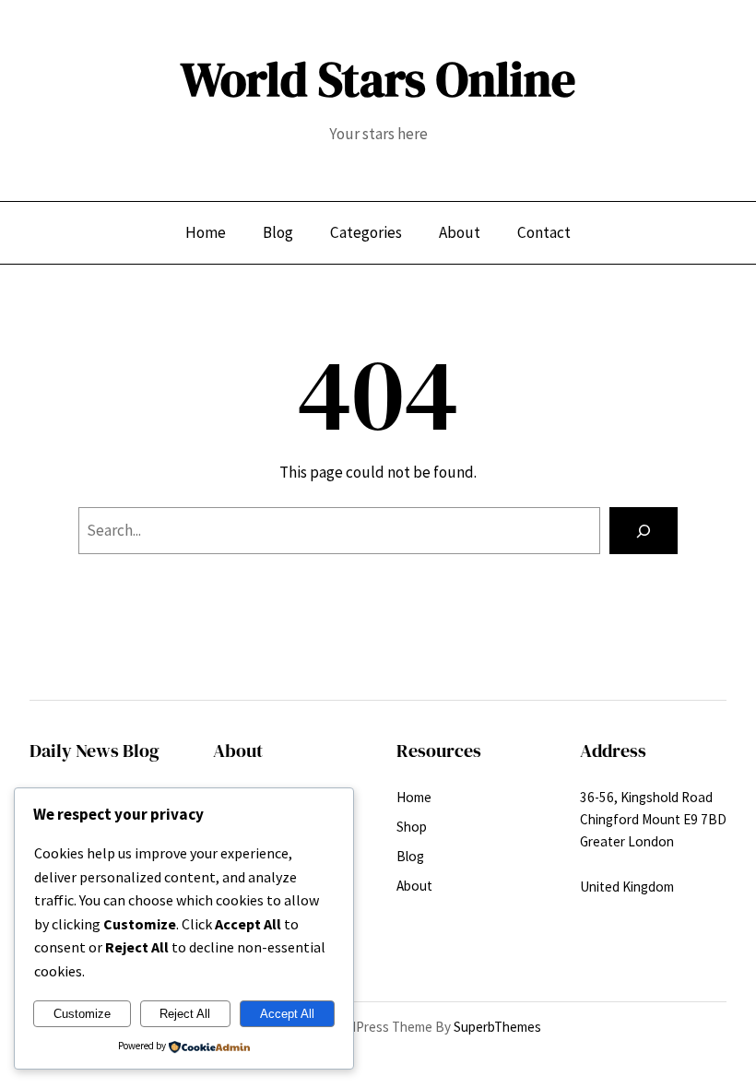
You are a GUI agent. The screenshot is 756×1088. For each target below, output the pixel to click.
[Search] (643, 530)
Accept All (287, 1014)
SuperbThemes (497, 1026)
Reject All (184, 1014)
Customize (82, 1014)
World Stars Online (378, 79)
